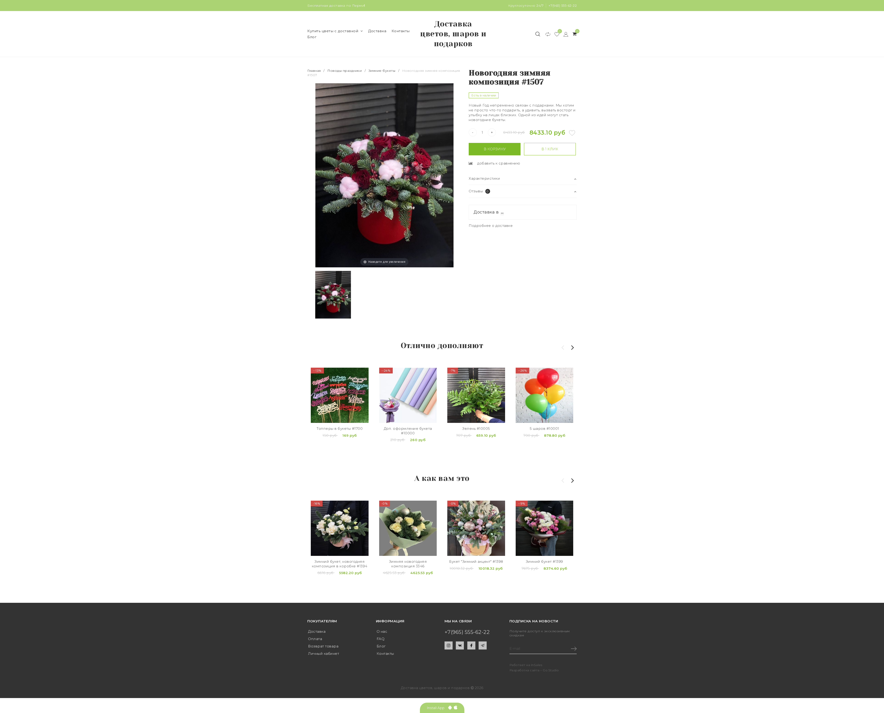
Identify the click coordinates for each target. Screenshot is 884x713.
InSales (536, 665)
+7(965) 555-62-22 (562, 5)
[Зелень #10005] (476, 395)
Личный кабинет (323, 653)
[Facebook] (471, 645)
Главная (314, 71)
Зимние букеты (382, 71)
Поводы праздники (344, 71)
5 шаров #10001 (544, 428)
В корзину (495, 149)
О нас (382, 631)
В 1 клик (549, 149)
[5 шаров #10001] (544, 395)
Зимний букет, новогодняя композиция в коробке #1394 (339, 563)
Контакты (401, 31)
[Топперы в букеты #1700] (340, 395)
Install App (437, 708)
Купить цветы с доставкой (332, 31)
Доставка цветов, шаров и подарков (453, 34)
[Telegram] (483, 645)
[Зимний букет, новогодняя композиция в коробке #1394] (340, 528)
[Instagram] (449, 645)
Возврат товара (323, 646)
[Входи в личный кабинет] (563, 34)
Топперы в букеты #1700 (340, 428)
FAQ (381, 639)
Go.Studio (551, 670)
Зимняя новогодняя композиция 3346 (408, 563)
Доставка (377, 31)
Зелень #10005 (476, 428)
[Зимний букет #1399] (544, 528)
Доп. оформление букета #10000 (408, 430)
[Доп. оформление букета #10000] (408, 395)
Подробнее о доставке (491, 225)
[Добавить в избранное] (572, 133)
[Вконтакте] (460, 645)
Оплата (315, 639)
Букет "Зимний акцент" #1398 (476, 561)
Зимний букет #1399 (544, 561)
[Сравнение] (545, 34)
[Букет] (476, 528)
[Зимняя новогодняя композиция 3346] (408, 528)
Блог (312, 37)
